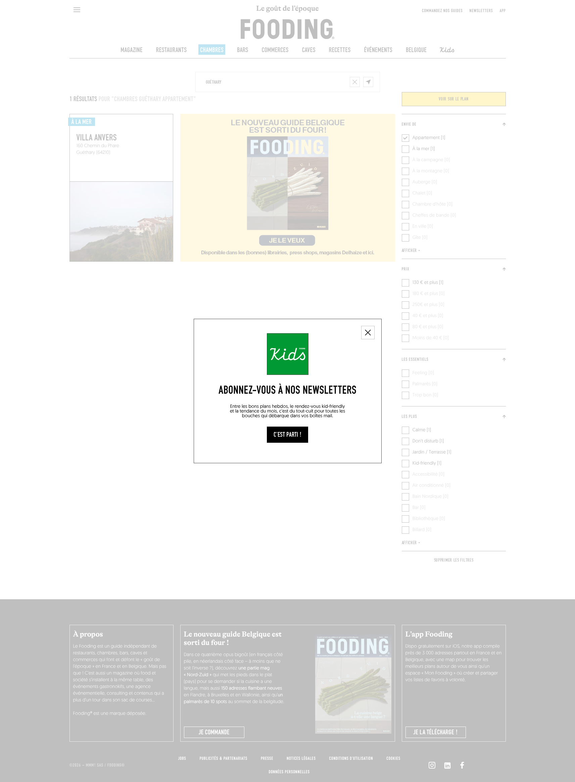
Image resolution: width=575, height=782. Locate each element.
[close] (368, 332)
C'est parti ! (287, 434)
